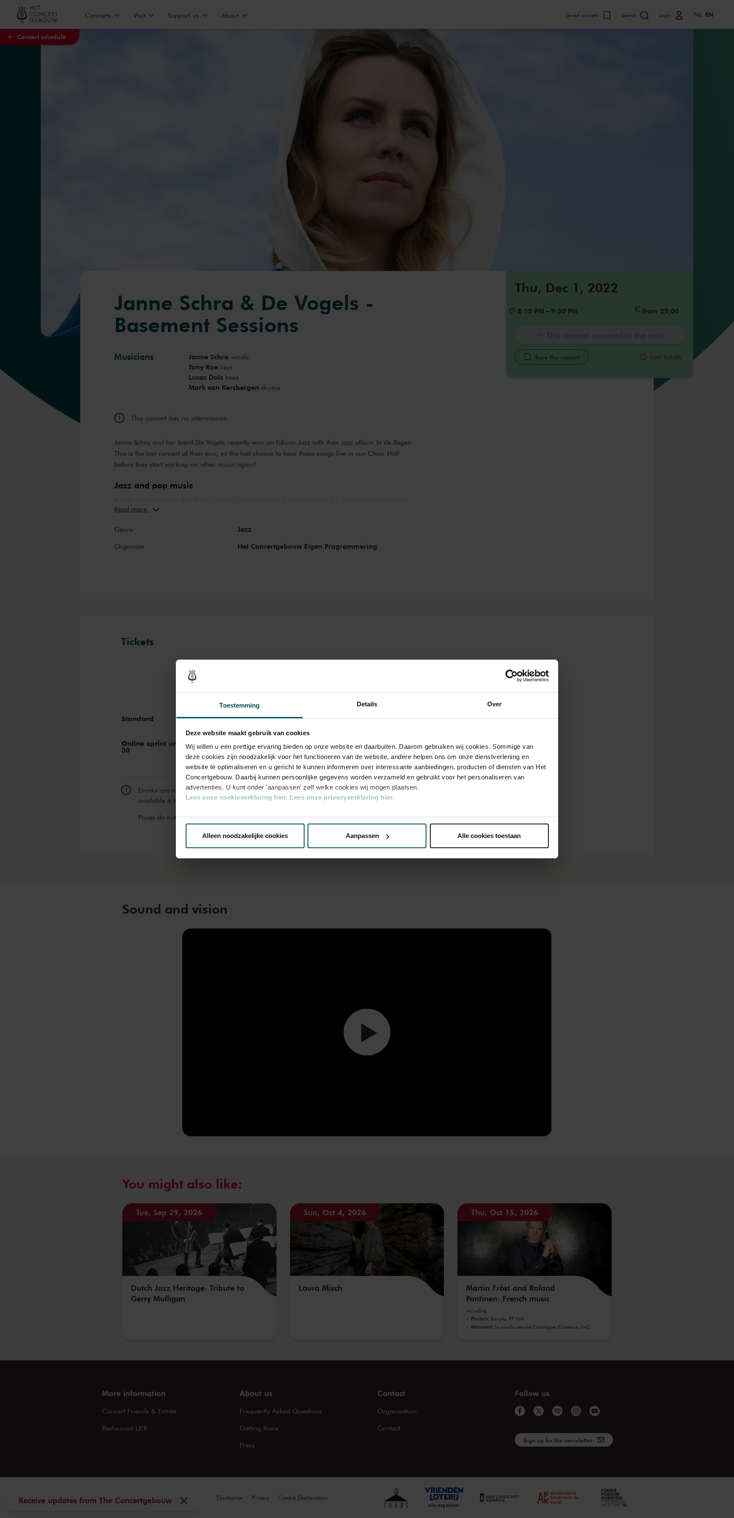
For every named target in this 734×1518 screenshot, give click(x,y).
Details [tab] (367, 704)
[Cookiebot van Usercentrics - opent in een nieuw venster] (511, 676)
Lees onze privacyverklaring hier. (342, 797)
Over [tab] (494, 704)
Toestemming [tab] (239, 705)
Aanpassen (362, 835)
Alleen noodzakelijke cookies (245, 835)
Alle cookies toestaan (489, 835)
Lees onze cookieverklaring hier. (237, 797)
